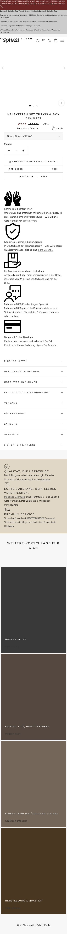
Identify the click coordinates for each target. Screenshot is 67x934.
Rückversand (14, 413)
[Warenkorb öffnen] (55, 40)
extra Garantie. (45, 249)
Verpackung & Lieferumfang (26, 392)
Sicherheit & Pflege (20, 445)
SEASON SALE (5, 1)
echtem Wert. (30, 220)
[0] (37, 40)
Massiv (59, 128)
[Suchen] (49, 40)
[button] (33, 185)
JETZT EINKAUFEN (58, 1)
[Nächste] (64, 68)
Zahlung (11, 424)
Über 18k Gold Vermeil (22, 371)
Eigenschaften (16, 361)
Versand (11, 403)
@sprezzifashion (33, 924)
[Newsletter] (43, 40)
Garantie (11, 434)
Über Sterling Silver (20, 382)
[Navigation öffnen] (62, 40)
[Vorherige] (2, 68)
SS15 (47, 1)
